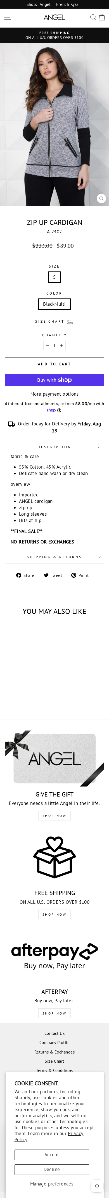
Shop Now (54, 816)
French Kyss (67, 4)
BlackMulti (54, 304)
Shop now (54, 914)
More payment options (54, 394)
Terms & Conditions (54, 1070)
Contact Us (54, 1033)
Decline (52, 1169)
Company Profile (54, 1042)
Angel (45, 4)
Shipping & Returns (54, 557)
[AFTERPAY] (54, 956)
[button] (54, 321)
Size (54, 266)
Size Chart (54, 1061)
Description (54, 447)
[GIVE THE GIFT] (54, 758)
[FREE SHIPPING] (54, 857)
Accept (51, 1155)
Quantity (54, 335)
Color (54, 293)
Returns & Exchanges (54, 1052)
